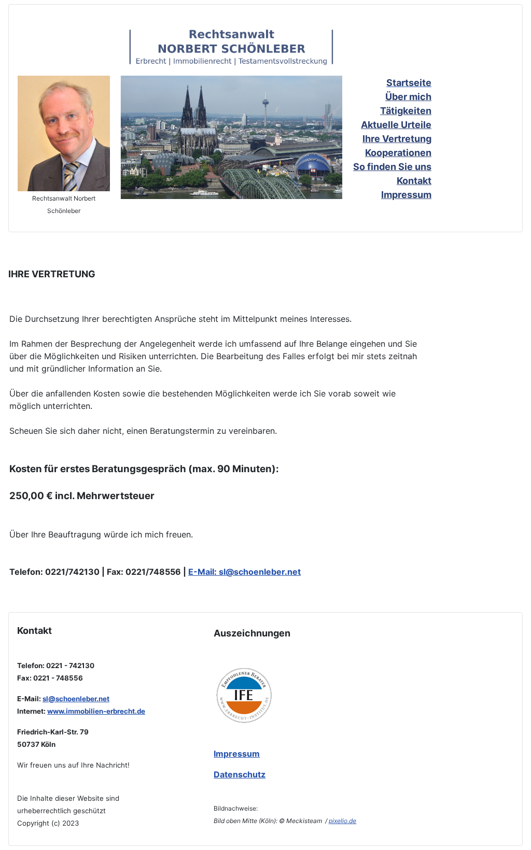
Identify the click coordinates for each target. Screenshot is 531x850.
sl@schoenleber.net (260, 571)
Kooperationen (398, 152)
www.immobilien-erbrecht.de (96, 711)
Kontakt (414, 180)
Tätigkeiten (405, 110)
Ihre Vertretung (396, 138)
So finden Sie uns (392, 166)
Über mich (408, 96)
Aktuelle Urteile (396, 124)
